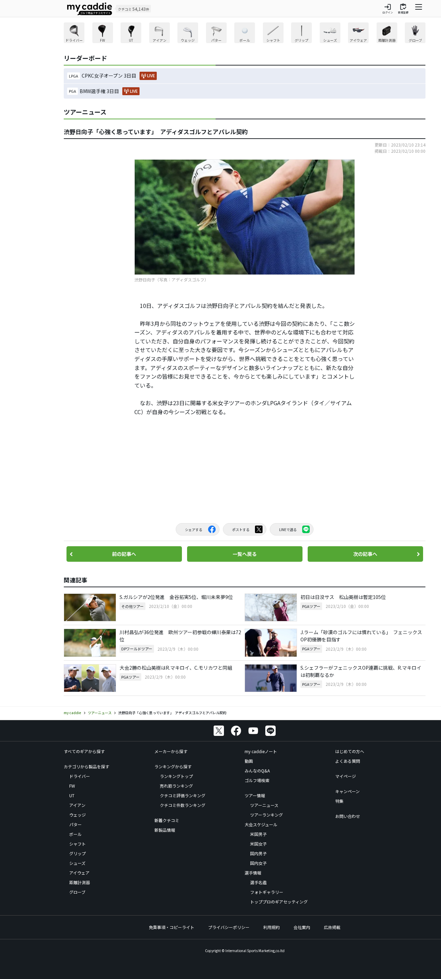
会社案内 (302, 927)
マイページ (345, 776)
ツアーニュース (264, 805)
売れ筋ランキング (176, 786)
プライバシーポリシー (228, 927)
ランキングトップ (176, 776)
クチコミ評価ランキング (182, 795)
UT (71, 795)
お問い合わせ (347, 816)
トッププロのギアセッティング (279, 902)
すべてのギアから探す (84, 751)
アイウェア (79, 873)
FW (72, 786)
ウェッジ (77, 815)
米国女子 (258, 844)
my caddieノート (261, 751)
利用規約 (271, 927)
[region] (244, 33)
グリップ (77, 853)
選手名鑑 (258, 882)
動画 (249, 761)
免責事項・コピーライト (171, 927)
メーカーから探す (170, 751)
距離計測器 (79, 882)
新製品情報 (164, 830)
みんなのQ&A (257, 770)
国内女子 (258, 863)
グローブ (77, 892)
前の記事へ (124, 553)
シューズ (77, 863)
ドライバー (79, 776)
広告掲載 (332, 927)
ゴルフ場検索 (257, 780)
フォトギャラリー (266, 892)
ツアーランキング (266, 815)
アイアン (77, 805)
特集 (339, 801)
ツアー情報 (255, 795)
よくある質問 (347, 761)
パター (75, 824)
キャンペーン (347, 791)
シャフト (77, 844)
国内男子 (258, 853)
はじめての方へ (349, 751)
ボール (75, 834)
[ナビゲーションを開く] (418, 9)
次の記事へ (365, 553)
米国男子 (258, 834)
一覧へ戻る (245, 553)
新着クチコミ (166, 820)
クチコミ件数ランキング (182, 805)
